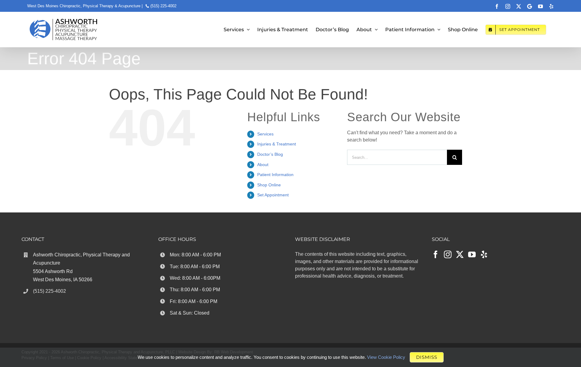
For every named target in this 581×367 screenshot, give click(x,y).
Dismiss (426, 357)
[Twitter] (460, 254)
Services (265, 134)
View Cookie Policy (386, 357)
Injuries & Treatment (276, 144)
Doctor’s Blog (270, 154)
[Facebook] (435, 254)
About (262, 164)
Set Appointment (273, 194)
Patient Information (275, 174)
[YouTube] (472, 254)
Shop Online (269, 184)
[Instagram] (447, 254)
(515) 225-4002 (163, 6)
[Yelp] (484, 254)
